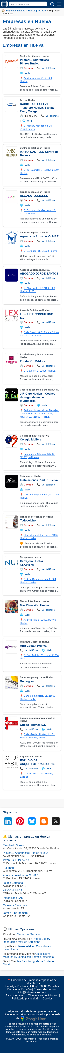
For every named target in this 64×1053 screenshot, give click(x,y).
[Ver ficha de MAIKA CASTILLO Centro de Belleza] (11, 153)
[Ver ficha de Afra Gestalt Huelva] (11, 647)
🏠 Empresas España (13, 10)
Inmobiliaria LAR (13, 897)
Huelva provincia (37, 10)
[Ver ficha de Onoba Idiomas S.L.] (11, 723)
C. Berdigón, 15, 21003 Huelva (40, 250)
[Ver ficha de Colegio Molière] (11, 441)
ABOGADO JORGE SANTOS (39, 273)
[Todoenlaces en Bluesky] (32, 821)
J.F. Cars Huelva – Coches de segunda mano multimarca (37, 397)
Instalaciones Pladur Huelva (39, 480)
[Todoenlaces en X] (56, 821)
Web (27, 73)
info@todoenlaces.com (32, 992)
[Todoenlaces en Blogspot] (44, 821)
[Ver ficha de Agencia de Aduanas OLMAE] (11, 237)
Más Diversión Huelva (34, 605)
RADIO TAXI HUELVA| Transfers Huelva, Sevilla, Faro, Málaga (37, 107)
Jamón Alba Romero (15, 912)
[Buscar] (52, 4)
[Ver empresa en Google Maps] (33, 1018)
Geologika (27, 681)
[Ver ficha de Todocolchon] (11, 522)
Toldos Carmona (13, 882)
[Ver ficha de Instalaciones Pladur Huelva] (11, 481)
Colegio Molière (30, 439)
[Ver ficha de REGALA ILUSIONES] (11, 197)
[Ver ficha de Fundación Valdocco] (11, 359)
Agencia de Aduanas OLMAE (39, 236)
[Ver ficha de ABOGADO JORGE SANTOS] (11, 275)
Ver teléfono (48, 68)
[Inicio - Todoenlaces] (4, 4)
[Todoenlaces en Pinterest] (20, 821)
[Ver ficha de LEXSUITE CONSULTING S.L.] (11, 315)
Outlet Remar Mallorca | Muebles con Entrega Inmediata (28, 955)
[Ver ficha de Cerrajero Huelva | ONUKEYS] (11, 562)
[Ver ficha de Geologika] (11, 682)
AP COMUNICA (12, 890)
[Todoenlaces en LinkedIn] (8, 821)
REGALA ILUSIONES (34, 195)
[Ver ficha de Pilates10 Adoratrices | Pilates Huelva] (11, 61)
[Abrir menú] (59, 4)
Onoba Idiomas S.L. (33, 724)
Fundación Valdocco (33, 361)
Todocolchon (28, 520)
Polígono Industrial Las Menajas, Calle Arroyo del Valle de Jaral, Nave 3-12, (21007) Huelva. (39, 413)
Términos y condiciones (42, 995)
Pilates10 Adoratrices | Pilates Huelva (25, 852)
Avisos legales (14, 995)
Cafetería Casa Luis (15, 905)
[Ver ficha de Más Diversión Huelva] (11, 606)
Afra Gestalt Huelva (33, 645)
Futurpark (9, 867)
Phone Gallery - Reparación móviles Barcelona (27, 940)
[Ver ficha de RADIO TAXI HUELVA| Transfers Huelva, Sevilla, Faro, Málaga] (11, 105)
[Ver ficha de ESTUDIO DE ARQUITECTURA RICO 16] (11, 761)
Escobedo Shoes (13, 845)
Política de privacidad (25, 998)
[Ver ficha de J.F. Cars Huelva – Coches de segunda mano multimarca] (11, 395)
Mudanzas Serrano (28, 934)
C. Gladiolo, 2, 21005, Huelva (39, 370)
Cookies (47, 998)
